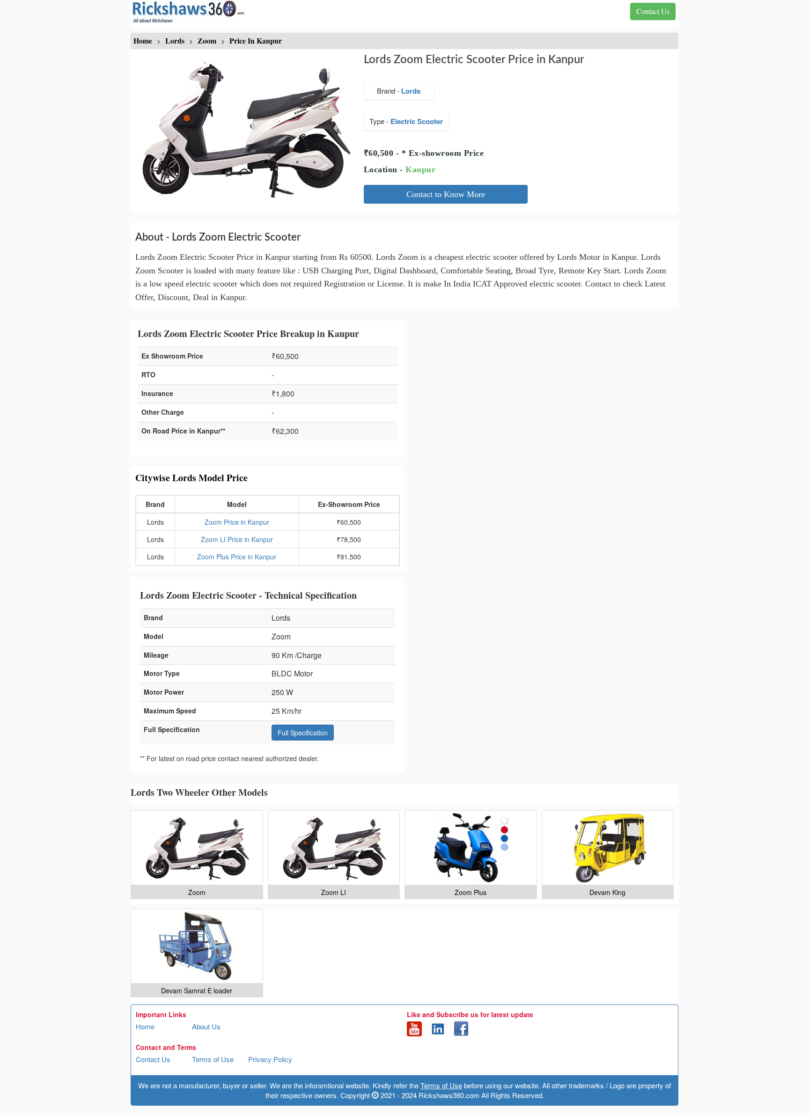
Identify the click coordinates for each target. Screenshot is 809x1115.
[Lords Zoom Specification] (197, 848)
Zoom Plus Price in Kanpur (236, 556)
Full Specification (303, 732)
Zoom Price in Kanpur (237, 522)
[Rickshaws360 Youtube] (414, 1028)
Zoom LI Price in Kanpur (237, 539)
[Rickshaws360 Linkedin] (437, 1028)
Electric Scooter (416, 121)
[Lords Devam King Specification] (608, 848)
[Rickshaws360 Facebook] (461, 1028)
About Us (206, 1026)
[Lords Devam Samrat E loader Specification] (197, 946)
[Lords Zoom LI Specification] (334, 848)
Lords (410, 91)
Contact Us (153, 1059)
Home (145, 1026)
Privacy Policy (270, 1059)
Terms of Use (213, 1059)
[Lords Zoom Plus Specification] (471, 848)
